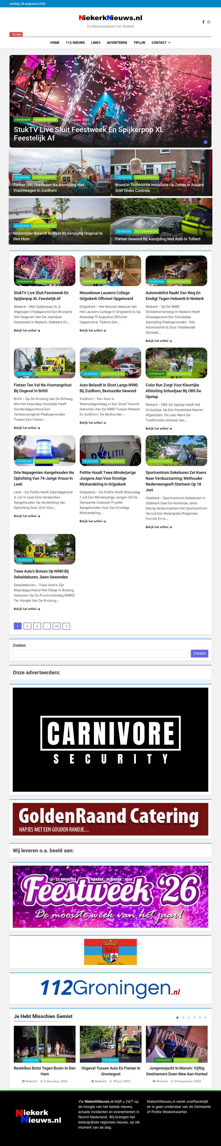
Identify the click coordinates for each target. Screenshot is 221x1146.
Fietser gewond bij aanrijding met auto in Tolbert (157, 239)
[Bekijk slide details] (110, 740)
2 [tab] (183, 1017)
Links (95, 43)
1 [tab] (206, 143)
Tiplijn (139, 43)
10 (56, 626)
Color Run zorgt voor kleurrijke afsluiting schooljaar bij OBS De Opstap (173, 391)
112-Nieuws (75, 43)
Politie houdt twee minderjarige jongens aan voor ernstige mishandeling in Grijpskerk (108, 478)
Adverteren (117, 43)
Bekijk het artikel (25, 330)
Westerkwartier (46, 120)
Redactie (31, 1081)
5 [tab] (200, 1017)
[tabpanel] (110, 101)
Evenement (22, 120)
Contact (159, 43)
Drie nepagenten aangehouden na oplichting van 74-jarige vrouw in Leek (44, 478)
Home (54, 43)
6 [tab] (205, 1017)
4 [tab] (194, 1017)
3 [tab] (189, 1017)
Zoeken (19, 645)
